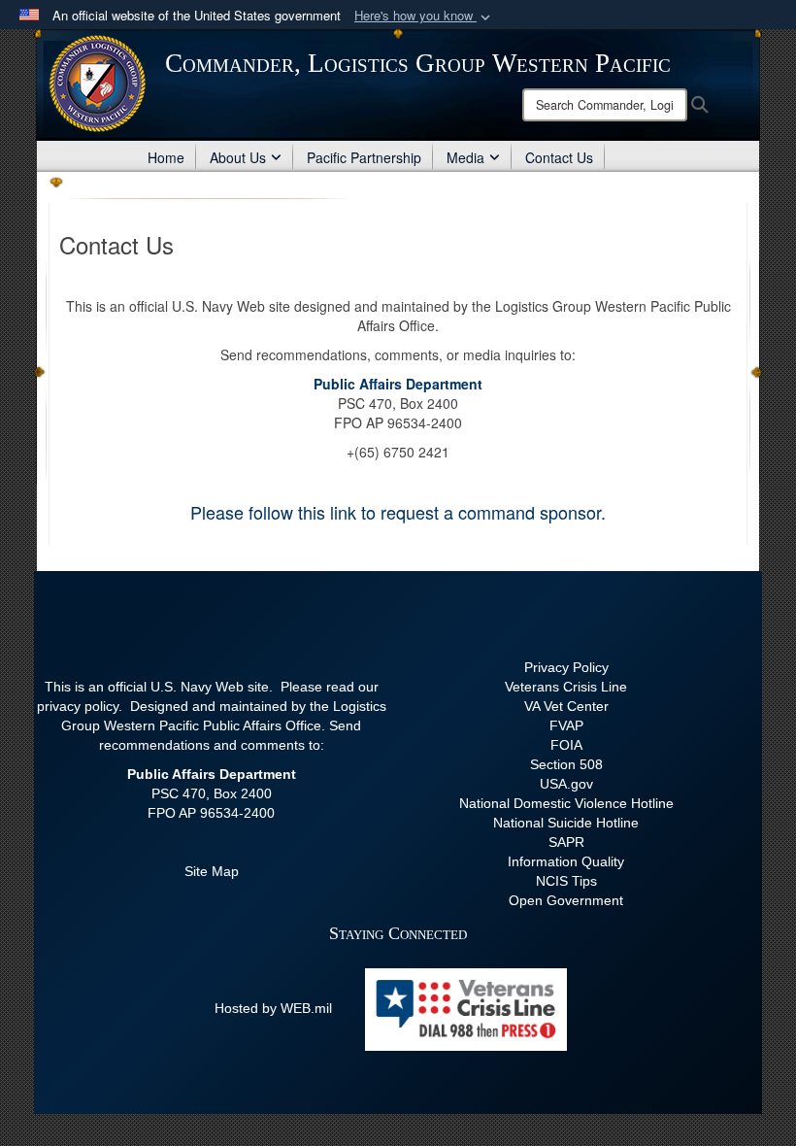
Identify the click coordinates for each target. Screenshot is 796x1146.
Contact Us (559, 157)
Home (166, 157)
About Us (238, 157)
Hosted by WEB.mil (273, 1008)
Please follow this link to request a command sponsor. (398, 511)
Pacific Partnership (364, 157)
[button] (424, 16)
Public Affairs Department (398, 383)
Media (465, 157)
